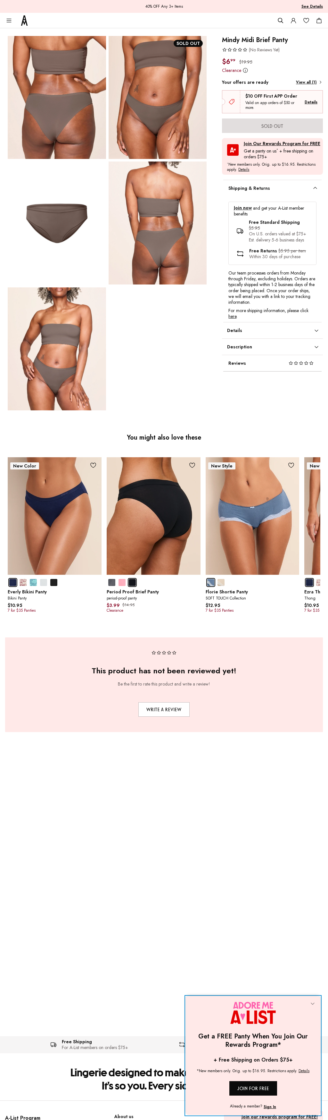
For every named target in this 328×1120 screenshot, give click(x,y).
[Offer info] (245, 70)
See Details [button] (312, 6)
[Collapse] (312, 1004)
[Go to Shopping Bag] (319, 20)
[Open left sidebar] (9, 20)
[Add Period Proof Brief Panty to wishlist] (192, 465)
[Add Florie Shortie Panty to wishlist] (291, 465)
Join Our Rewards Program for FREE (282, 144)
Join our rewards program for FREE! (280, 1117)
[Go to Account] (293, 20)
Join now (243, 208)
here (232, 316)
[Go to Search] (280, 20)
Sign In (270, 1107)
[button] (251, 50)
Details (311, 102)
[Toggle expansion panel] (315, 188)
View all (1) (306, 82)
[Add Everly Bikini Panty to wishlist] (93, 465)
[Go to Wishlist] (306, 20)
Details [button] (243, 169)
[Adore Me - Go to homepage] (24, 20)
